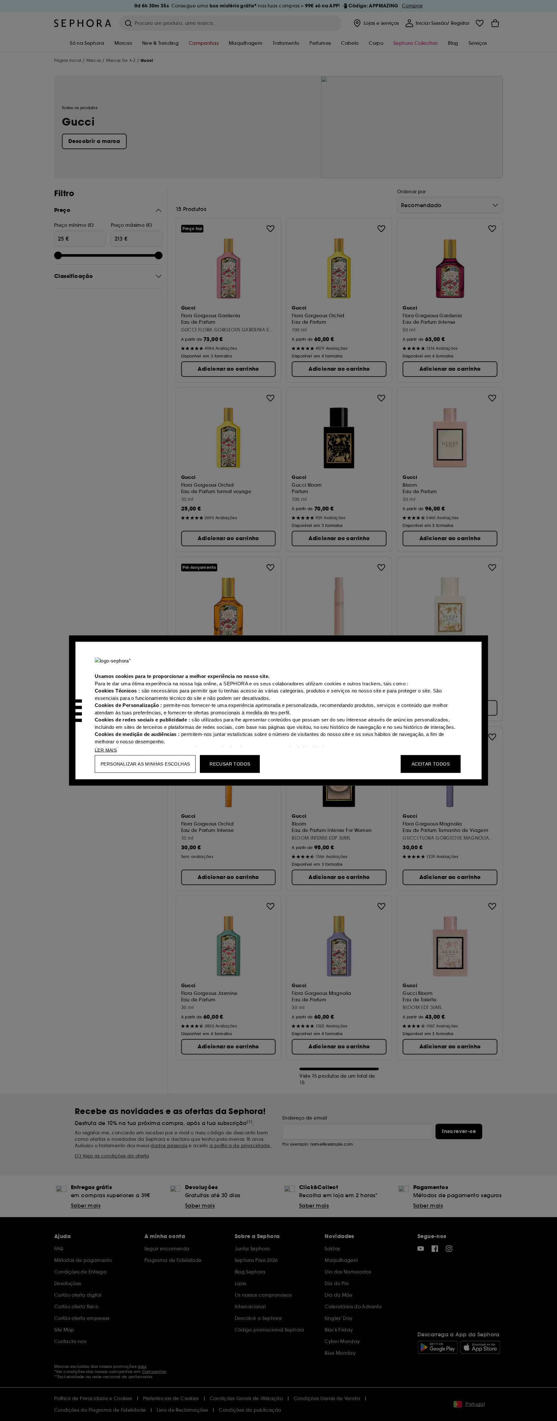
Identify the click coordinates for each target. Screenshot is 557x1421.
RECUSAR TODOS (230, 764)
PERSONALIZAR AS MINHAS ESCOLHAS (145, 764)
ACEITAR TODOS (431, 764)
